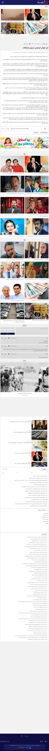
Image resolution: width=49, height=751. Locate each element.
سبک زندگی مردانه (45, 517)
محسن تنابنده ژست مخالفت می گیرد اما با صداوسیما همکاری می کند (37, 236)
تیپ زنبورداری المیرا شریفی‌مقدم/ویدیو (40, 484)
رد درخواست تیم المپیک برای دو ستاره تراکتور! (40, 605)
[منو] (2, 2)
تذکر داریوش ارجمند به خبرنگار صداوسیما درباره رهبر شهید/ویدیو (36, 497)
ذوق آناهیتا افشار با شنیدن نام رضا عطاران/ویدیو (38, 506)
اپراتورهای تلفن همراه (44, 132)
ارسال (8, 333)
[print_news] (8, 128)
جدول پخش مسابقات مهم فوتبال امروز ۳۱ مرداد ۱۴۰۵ (39, 616)
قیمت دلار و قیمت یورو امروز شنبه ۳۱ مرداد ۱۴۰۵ (36, 34)
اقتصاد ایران (46, 513)
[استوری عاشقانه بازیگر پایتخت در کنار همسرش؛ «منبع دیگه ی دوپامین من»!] (37, 270)
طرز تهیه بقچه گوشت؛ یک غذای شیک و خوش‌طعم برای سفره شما (37, 558)
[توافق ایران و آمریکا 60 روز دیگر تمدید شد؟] (24, 377)
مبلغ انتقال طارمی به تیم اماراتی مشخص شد (40, 550)
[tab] (25, 395)
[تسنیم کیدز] (24, 143)
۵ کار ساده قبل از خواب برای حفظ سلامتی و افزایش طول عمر (38, 542)
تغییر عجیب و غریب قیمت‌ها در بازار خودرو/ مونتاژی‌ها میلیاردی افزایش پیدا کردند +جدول (13, 321)
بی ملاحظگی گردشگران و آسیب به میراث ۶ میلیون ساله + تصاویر (37, 586)
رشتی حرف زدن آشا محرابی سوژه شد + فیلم (40, 573)
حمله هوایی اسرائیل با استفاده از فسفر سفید (40, 594)
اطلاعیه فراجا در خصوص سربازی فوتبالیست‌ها (40, 599)
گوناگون (46, 6)
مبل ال (47, 523)
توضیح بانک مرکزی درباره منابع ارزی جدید (41, 590)
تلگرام (43, 741)
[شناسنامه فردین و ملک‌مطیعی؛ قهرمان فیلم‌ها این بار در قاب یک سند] (12, 164)
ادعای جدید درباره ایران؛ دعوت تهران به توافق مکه (39, 540)
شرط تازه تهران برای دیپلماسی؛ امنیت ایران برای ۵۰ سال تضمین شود (20, 421)
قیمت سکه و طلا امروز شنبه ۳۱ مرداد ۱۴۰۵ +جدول (12, 34)
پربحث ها (3, 469)
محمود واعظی (36, 132)
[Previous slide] (2, 375)
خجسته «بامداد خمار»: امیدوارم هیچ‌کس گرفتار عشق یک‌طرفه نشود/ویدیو (36, 624)
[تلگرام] (4, 128)
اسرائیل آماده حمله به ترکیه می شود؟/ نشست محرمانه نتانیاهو (37, 639)
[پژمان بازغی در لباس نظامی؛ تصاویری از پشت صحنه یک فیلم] (12, 205)
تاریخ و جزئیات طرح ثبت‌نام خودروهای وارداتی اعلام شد (22, 432)
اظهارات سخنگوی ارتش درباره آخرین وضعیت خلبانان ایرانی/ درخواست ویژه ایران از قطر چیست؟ (33, 637)
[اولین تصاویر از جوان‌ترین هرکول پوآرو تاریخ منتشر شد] (12, 184)
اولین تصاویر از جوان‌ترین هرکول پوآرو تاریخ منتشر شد (15, 193)
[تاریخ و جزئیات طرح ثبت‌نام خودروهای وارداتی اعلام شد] (39, 435)
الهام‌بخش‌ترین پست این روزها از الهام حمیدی (40, 259)
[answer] (9, 338)
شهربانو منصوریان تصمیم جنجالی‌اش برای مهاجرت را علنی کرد (38, 554)
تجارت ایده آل (45, 519)
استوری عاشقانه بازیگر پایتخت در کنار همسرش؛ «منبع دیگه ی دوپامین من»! (37, 280)
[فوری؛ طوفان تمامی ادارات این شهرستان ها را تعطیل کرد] (12, 15)
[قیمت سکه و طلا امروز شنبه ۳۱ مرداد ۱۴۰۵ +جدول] (12, 28)
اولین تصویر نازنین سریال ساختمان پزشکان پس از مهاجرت (38, 552)
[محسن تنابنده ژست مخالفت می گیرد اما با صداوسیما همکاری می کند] (37, 226)
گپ (47, 741)
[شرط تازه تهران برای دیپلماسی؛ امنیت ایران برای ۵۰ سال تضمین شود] (39, 425)
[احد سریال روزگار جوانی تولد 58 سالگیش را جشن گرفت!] (12, 270)
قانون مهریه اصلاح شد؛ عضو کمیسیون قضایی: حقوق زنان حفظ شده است (19, 442)
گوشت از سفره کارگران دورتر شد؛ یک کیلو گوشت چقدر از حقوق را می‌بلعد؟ (36, 546)
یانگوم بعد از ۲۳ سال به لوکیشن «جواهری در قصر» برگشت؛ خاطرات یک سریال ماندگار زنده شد (37, 194)
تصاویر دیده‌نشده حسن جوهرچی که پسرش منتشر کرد (15, 259)
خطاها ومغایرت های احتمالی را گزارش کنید (40, 561)
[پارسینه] (42, 2)
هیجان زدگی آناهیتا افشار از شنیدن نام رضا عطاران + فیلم (38, 611)
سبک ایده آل (46, 515)
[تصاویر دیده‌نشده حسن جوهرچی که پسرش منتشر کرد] (12, 250)
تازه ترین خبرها (45, 521)
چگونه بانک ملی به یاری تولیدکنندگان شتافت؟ (40, 633)
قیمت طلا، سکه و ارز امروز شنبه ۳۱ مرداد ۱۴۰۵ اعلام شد (38, 584)
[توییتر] (2, 128)
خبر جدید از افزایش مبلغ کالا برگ (42, 580)
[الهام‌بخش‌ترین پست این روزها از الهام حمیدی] (37, 250)
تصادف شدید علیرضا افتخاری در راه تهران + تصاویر (36, 21)
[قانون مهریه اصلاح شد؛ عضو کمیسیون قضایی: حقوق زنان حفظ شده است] (39, 446)
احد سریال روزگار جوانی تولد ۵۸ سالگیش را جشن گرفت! (15, 279)
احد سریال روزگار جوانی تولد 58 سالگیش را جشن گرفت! (37, 493)
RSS (21, 736)
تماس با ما (26, 736)
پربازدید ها (44, 469)
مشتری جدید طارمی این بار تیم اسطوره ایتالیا (40, 592)
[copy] (45, 129)
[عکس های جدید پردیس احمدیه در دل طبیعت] (12, 226)
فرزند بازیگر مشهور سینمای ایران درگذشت (17, 300)
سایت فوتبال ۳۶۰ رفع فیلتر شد (42, 597)
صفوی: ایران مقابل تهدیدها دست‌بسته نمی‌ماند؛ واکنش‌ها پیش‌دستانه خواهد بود (34, 563)
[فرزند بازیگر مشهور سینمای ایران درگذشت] (12, 291)
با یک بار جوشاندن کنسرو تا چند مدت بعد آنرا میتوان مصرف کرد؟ (37, 582)
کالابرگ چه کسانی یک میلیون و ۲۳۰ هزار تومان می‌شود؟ (38, 548)
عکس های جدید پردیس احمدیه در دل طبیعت (16, 236)
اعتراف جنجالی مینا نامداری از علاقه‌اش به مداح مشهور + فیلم (36, 489)
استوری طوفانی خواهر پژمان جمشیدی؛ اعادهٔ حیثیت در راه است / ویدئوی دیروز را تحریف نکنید (37, 215)
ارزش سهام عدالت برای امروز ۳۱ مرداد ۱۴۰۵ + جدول (39, 567)
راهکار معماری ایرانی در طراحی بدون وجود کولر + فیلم (39, 578)
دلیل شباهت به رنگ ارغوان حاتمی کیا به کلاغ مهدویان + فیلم (38, 620)
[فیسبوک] (6, 128)
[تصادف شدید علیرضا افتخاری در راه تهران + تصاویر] (36, 15)
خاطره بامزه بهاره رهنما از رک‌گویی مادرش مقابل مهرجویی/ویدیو (38, 622)
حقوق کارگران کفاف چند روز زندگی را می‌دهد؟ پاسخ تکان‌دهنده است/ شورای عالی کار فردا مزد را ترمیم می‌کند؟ (31, 635)
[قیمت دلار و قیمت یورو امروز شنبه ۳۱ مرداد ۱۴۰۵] (36, 28)
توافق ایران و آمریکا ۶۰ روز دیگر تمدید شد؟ (24, 393)
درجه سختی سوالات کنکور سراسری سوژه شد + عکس (22, 463)
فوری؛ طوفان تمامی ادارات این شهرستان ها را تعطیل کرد (12, 21)
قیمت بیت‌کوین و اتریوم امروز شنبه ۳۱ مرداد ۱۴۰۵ (39, 559)
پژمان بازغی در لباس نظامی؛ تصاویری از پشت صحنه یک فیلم (14, 214)
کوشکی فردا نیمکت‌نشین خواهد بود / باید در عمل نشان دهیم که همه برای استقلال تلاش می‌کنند (32, 601)
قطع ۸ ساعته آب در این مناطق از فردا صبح (40, 569)
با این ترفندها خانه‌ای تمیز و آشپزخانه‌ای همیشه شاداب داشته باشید (37, 544)
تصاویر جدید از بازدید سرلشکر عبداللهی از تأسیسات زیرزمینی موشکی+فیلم (36, 556)
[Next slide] (47, 375)
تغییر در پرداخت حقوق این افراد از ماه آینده (40, 607)
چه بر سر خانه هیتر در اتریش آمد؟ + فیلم (41, 577)
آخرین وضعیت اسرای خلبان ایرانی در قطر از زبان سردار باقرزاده (36, 501)
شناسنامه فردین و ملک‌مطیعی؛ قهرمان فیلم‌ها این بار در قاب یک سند (13, 173)
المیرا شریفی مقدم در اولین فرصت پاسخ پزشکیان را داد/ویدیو (36, 491)
